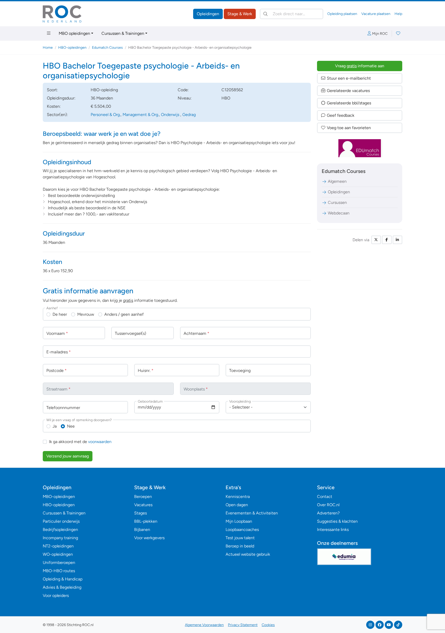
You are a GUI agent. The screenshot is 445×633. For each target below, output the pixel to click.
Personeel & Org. (106, 114)
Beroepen (143, 496)
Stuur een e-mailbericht (349, 78)
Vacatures (143, 504)
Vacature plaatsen (375, 14)
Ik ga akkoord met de (80, 441)
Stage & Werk (239, 13)
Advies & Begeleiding (62, 587)
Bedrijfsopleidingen (60, 529)
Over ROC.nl (328, 504)
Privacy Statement (243, 625)
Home (48, 47)
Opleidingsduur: (61, 98)
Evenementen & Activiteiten (252, 513)
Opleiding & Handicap (62, 579)
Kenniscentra (238, 496)
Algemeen (337, 181)
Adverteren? (328, 513)
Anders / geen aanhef (124, 314)
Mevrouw (85, 314)
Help (398, 14)
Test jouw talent (240, 537)
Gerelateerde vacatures (348, 90)
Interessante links (333, 529)
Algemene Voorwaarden (204, 625)
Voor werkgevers (149, 537)
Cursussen (337, 202)
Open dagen (237, 504)
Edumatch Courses (107, 47)
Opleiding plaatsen (342, 14)
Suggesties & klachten (337, 521)
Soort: (52, 89)
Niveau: (185, 98)
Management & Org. (141, 114)
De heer (60, 314)
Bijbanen (142, 529)
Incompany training (60, 537)
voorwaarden (100, 441)
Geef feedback (340, 115)
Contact (324, 496)
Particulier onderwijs (61, 521)
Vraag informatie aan (359, 65)
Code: (183, 89)
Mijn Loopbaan (239, 521)
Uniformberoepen (59, 562)
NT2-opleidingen (58, 546)
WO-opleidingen (58, 554)
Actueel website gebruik (248, 554)
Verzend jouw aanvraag (67, 456)
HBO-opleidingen (72, 47)
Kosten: (54, 106)
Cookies (268, 625)
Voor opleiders (56, 595)
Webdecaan (338, 213)
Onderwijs (170, 114)
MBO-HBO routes (59, 570)
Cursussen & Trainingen (122, 33)
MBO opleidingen (74, 33)
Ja (55, 426)
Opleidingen (208, 13)
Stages (140, 513)
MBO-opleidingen (59, 496)
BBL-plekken (145, 521)
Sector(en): (57, 114)
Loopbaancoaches (242, 529)
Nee (71, 426)
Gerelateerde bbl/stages (349, 103)
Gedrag (189, 114)
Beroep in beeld (240, 546)
